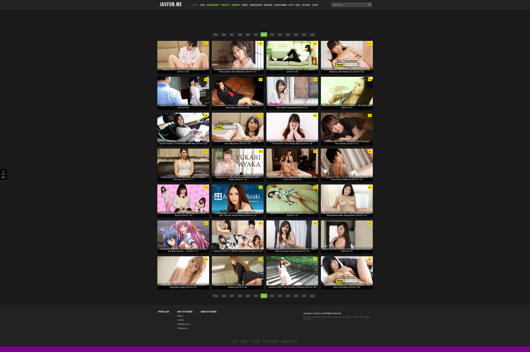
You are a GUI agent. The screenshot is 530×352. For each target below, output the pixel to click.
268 (240, 34)
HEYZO (291, 4)
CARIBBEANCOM (255, 4)
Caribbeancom (183, 324)
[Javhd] (171, 4)
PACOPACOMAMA (280, 4)
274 (288, 34)
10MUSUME (267, 4)
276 (304, 34)
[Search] (369, 4)
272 (272, 34)
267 (232, 34)
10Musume (182, 328)
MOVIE (297, 4)
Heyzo (180, 315)
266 (224, 34)
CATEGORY (306, 4)
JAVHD (202, 4)
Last (312, 34)
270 (256, 34)
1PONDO (244, 4)
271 (264, 34)
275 (296, 34)
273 (280, 34)
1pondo (180, 319)
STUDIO (315, 4)
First (216, 34)
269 (248, 34)
